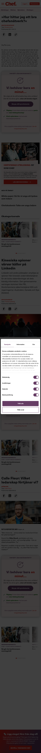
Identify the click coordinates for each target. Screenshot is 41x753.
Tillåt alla (20, 403)
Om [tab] (33, 344)
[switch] (36, 383)
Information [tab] (20, 344)
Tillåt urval (20, 410)
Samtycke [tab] (7, 344)
